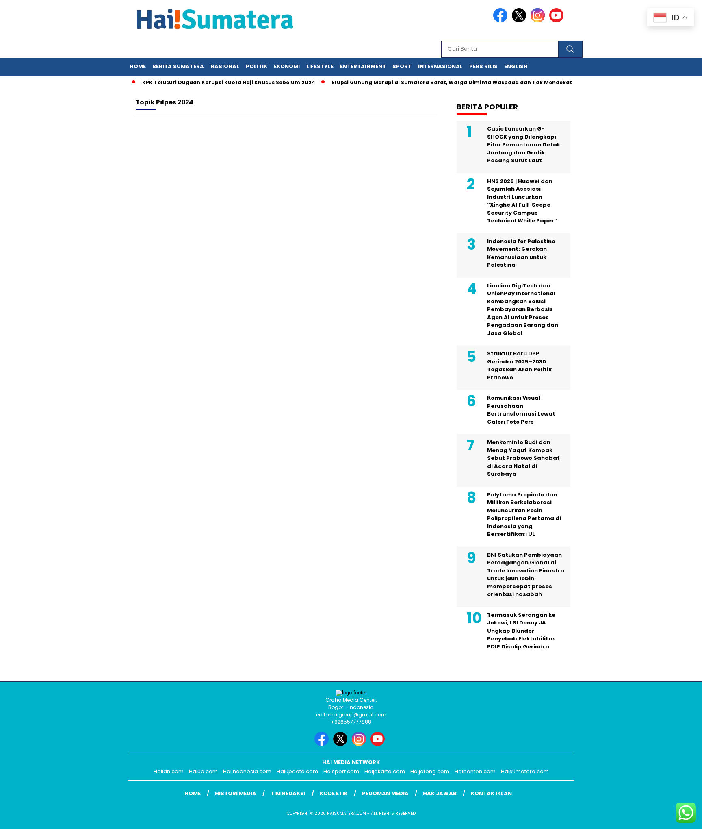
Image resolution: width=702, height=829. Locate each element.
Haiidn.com (169, 771)
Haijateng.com (429, 771)
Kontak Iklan (491, 793)
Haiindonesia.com (247, 771)
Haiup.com (203, 771)
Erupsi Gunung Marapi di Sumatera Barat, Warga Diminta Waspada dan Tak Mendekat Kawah (451, 82)
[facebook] (501, 20)
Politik (256, 66)
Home (138, 66)
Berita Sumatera (178, 66)
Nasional (224, 66)
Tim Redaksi (288, 793)
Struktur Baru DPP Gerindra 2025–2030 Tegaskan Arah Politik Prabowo (519, 365)
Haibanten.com (475, 771)
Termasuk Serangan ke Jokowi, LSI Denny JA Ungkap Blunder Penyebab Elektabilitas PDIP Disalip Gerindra (521, 631)
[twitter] (520, 20)
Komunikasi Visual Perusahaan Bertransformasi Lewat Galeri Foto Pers (521, 410)
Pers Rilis (483, 66)
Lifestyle (320, 66)
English (516, 66)
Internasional (440, 66)
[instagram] (539, 20)
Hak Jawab (440, 793)
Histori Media (235, 793)
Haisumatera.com (525, 771)
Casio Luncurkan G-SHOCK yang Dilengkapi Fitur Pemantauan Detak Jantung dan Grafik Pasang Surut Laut (523, 144)
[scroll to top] (674, 816)
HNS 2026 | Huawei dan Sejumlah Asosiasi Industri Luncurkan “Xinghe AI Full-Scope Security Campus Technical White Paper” (522, 201)
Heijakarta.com (384, 771)
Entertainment (363, 66)
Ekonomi (287, 66)
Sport (402, 66)
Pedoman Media (385, 793)
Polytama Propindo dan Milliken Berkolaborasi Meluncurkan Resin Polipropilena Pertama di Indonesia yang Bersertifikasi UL (524, 514)
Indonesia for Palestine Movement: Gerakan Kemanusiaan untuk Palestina (521, 253)
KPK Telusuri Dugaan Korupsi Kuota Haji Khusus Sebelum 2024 (218, 82)
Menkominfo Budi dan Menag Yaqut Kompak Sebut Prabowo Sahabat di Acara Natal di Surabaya (523, 458)
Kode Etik (334, 793)
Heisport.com (341, 771)
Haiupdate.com (297, 771)
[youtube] (557, 20)
